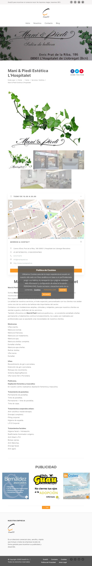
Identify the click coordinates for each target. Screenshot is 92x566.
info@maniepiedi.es (20, 259)
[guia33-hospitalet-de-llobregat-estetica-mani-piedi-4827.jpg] (46, 159)
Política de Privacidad (48, 562)
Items (27, 80)
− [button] (11, 206)
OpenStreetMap (66, 238)
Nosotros (37, 23)
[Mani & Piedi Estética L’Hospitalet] (20, 159)
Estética (41, 80)
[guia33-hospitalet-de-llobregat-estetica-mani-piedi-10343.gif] (33, 179)
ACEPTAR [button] (63, 290)
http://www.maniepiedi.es (22, 263)
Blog (58, 23)
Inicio (28, 23)
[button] (46, 196)
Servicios (35, 80)
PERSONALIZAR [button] (50, 290)
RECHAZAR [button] (46, 294)
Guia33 (45, 559)
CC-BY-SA (81, 238)
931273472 (17, 256)
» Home (19, 80)
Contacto (49, 23)
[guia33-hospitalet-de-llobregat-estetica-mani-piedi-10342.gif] (71, 159)
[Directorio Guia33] (46, 13)
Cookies (64, 559)
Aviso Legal (63, 562)
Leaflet (52, 238)
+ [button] (11, 202)
